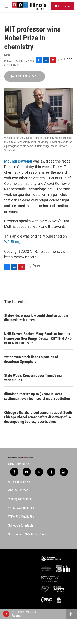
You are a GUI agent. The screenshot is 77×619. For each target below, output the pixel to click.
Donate (64, 6)
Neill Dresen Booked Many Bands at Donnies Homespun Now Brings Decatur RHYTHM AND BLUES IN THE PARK (38, 338)
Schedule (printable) (21, 525)
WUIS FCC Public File (21, 507)
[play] (6, 614)
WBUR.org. (12, 242)
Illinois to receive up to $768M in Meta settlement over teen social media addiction (37, 396)
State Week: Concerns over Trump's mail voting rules (34, 377)
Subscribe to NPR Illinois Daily (27, 534)
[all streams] (71, 614)
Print (68, 59)
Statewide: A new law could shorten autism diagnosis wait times (36, 317)
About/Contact (18, 490)
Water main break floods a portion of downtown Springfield (31, 359)
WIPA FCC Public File (21, 516)
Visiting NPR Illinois (20, 499)
